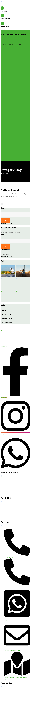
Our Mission (5, 507)
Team (17, 34)
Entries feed (6, 314)
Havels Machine (15, 233)
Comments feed (7, 318)
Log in (4, 310)
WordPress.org (7, 322)
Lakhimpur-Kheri (4, 21)
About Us (10, 34)
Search (4, 208)
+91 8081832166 (4, 13)
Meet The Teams (7, 511)
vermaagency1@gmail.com (7, 29)
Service (4, 44)
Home (3, 34)
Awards (23, 34)
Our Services (5, 514)
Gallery (11, 44)
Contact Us (19, 44)
